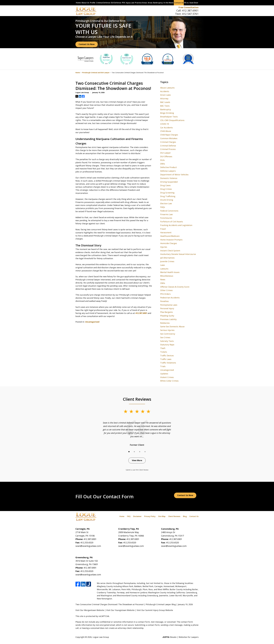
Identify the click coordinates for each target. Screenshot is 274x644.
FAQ (128, 516)
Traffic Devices (167, 355)
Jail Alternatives (167, 257)
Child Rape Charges (169, 134)
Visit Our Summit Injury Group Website (155, 610)
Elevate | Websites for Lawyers (180, 637)
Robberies (165, 323)
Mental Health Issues (169, 272)
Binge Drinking (167, 113)
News (162, 279)
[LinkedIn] (83, 584)
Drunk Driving (166, 200)
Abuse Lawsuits (167, 87)
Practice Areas (141, 2)
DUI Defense (116, 2)
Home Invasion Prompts (171, 239)
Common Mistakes (168, 138)
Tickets (163, 352)
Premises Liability (168, 319)
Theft (162, 348)
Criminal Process (168, 149)
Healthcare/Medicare (169, 236)
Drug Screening (167, 192)
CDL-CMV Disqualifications (172, 120)
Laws (162, 265)
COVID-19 (164, 124)
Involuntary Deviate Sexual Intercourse (178, 254)
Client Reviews (174, 516)
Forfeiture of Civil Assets (171, 221)
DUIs (162, 160)
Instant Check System (170, 250)
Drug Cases (165, 185)
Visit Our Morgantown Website (89, 610)
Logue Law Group (101, 637)
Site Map (161, 516)
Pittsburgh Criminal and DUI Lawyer (95, 73)
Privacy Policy (150, 516)
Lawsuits (164, 268)
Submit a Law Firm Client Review (137, 470)
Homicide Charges (168, 243)
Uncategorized (92, 322)
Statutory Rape (167, 344)
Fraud (163, 229)
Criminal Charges (168, 142)
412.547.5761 (190, 14)
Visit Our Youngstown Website (120, 610)
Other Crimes (166, 290)
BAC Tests (165, 106)
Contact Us (178, 2)
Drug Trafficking (167, 196)
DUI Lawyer (165, 153)
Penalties (164, 301)
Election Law (166, 203)
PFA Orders (165, 294)
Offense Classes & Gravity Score (174, 286)
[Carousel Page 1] (129, 451)
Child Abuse (165, 131)
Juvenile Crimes (167, 261)
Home (78, 2)
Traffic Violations (168, 362)
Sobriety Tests (167, 341)
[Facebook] (77, 584)
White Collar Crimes (169, 381)
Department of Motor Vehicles (174, 174)
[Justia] (88, 584)
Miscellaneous (166, 276)
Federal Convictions (169, 210)
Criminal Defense (103, 2)
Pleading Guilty (167, 315)
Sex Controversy (167, 333)
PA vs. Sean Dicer (191, 2)
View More (137, 460)
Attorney (164, 98)
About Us (85, 2)
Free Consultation (189, 7)
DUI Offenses (166, 156)
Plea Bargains (166, 312)
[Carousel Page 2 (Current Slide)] (134, 451)
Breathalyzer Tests (169, 116)
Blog (185, 516)
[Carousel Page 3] (139, 451)
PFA (123, 2)
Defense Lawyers (168, 171)
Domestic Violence (168, 178)
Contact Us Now (87, 44)
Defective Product (168, 167)
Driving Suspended (169, 182)
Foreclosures (166, 218)
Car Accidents (166, 127)
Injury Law (130, 2)
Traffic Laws (165, 359)
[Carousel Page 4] (145, 451)
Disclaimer (137, 516)
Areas (150, 2)
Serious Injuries (167, 330)
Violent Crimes (167, 377)
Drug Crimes (166, 189)
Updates (164, 373)
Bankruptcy (158, 2)
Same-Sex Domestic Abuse (172, 326)
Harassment (165, 232)
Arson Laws (165, 95)
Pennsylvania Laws (168, 305)
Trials (162, 366)
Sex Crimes (165, 337)
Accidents (164, 91)
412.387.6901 (190, 10)
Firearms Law (166, 214)
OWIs (162, 283)
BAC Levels (165, 102)
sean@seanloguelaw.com (88, 546)
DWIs (162, 163)
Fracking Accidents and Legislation (176, 225)
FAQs (162, 207)
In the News (168, 2)
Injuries (163, 247)
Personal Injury (167, 308)
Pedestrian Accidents (170, 297)
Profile (92, 2)
